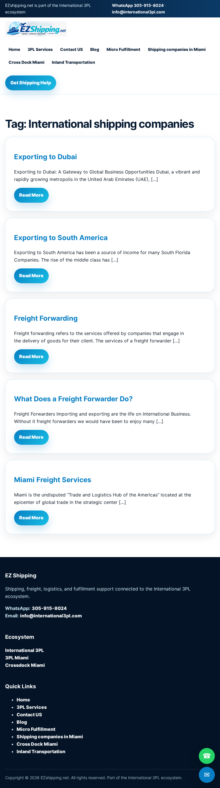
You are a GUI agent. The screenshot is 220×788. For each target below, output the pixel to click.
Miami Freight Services (52, 480)
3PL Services (40, 49)
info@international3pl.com (138, 11)
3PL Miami (17, 658)
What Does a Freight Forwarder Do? (73, 399)
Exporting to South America (61, 238)
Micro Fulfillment (123, 49)
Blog (94, 49)
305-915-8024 (49, 608)
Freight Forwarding (46, 318)
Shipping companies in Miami (177, 49)
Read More (31, 195)
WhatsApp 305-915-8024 (138, 5)
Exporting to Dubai (45, 157)
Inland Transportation (73, 62)
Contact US (71, 49)
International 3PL (24, 650)
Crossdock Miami (25, 665)
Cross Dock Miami (26, 62)
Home (14, 49)
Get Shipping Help (30, 82)
